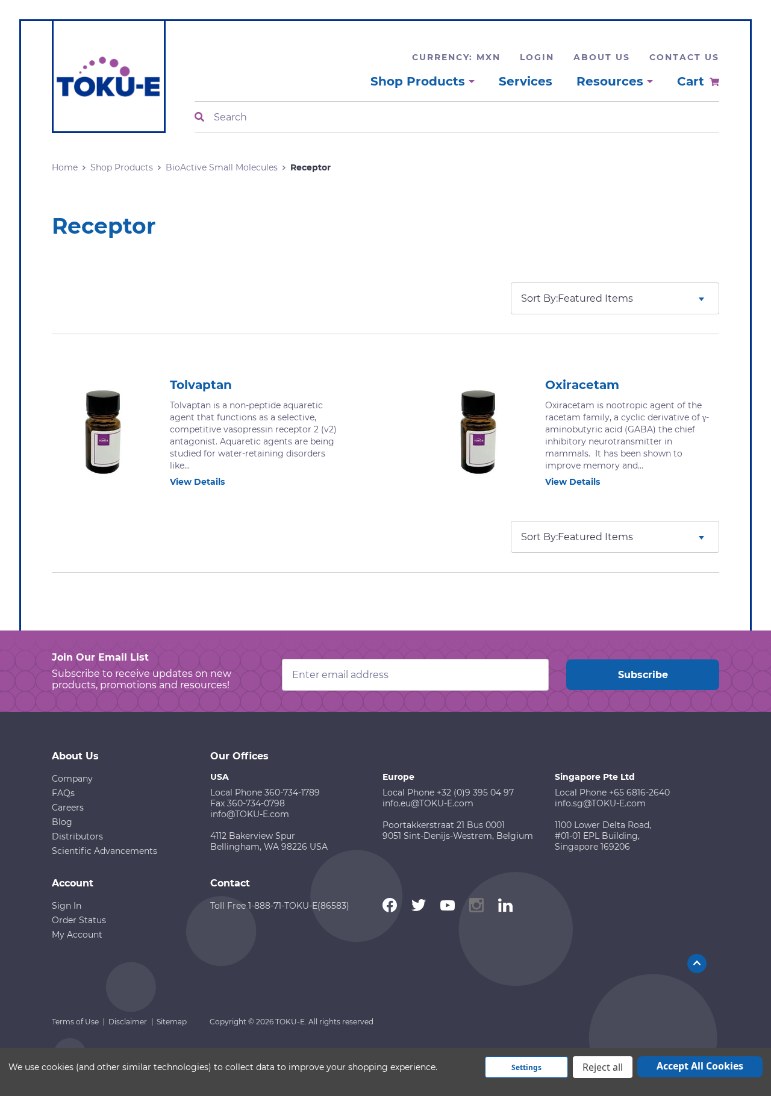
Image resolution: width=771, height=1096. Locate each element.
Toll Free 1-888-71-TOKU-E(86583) (279, 905)
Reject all (602, 1067)
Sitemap (172, 1021)
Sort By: (539, 298)
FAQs (63, 793)
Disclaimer (127, 1021)
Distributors (77, 836)
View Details (197, 481)
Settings (526, 1067)
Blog (62, 822)
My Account (77, 934)
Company (72, 778)
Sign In (66, 905)
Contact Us (684, 57)
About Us (601, 57)
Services (525, 81)
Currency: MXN (456, 57)
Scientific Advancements (104, 850)
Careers (68, 807)
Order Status (79, 920)
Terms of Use (75, 1021)
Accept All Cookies (700, 1066)
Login (537, 57)
